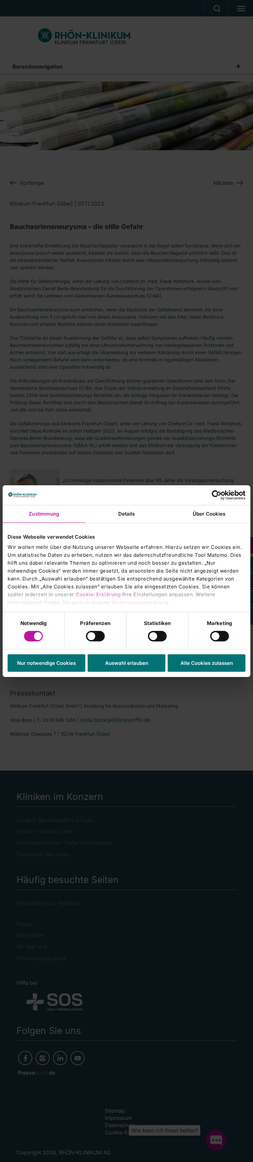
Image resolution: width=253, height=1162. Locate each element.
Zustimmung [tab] (44, 513)
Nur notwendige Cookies (46, 663)
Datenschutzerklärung (140, 602)
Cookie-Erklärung (98, 594)
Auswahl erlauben (126, 663)
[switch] (95, 636)
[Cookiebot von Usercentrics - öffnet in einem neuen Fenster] (216, 495)
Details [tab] (126, 513)
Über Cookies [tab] (209, 513)
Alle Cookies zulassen (207, 663)
